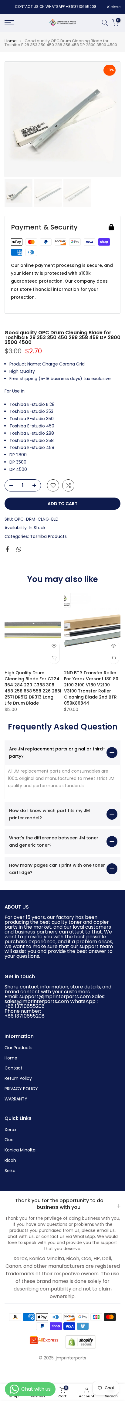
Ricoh (10, 1160)
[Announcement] (56, 7)
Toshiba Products (48, 536)
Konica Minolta (20, 1150)
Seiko (10, 1171)
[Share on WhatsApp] (19, 549)
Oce (9, 1140)
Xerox (10, 1130)
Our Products (18, 1048)
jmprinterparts (71, 1358)
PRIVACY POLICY (21, 1089)
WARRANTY (16, 1099)
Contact (13, 1068)
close (115, 7)
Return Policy (18, 1078)
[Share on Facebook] (7, 549)
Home (11, 41)
